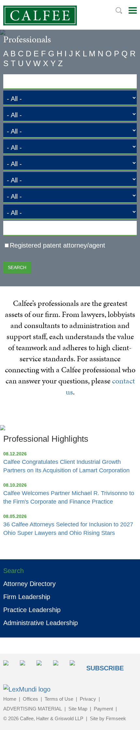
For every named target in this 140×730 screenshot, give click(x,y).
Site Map (77, 708)
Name (14, 83)
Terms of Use (59, 699)
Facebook (42, 666)
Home (9, 699)
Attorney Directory (29, 583)
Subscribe (105, 668)
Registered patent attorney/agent (57, 245)
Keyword (18, 230)
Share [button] (9, 666)
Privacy (88, 699)
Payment (103, 708)
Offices (30, 699)
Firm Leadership (26, 596)
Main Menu (133, 10)
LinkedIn (26, 666)
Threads (76, 666)
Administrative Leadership (40, 622)
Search (119, 10)
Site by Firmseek (108, 718)
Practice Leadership (32, 609)
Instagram (59, 666)
